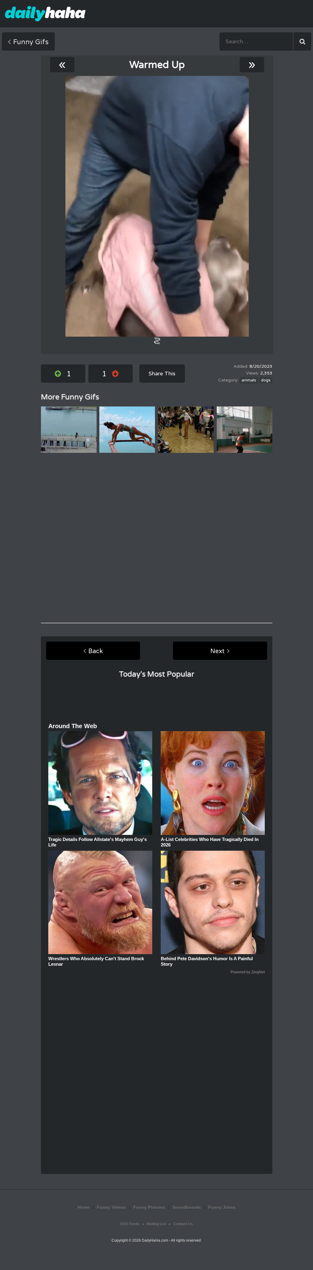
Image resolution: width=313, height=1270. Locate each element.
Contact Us (183, 1224)
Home (84, 1207)
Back (95, 651)
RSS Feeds (130, 1224)
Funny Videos (111, 1207)
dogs (266, 380)
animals (248, 380)
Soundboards (186, 1207)
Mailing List (156, 1224)
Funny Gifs (31, 42)
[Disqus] (156, 538)
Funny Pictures (149, 1207)
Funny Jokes (221, 1207)
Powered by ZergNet (247, 972)
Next (217, 651)
